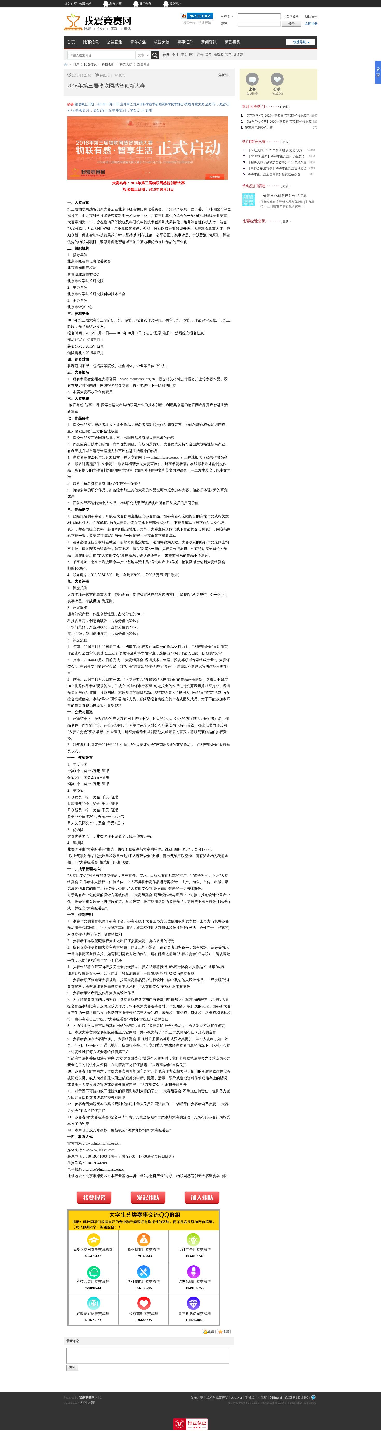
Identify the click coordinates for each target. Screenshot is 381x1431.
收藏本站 (85, 3)
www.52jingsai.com (100, 1150)
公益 (209, 55)
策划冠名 (175, 3)
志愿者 (218, 55)
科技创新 (108, 64)
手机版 (250, 1397)
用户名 (225, 16)
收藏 (226, 1331)
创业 (175, 55)
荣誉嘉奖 (232, 42)
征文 (184, 55)
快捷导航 (299, 42)
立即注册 (311, 23)
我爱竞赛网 (66, 64)
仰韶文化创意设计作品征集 (285, 196)
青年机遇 (138, 42)
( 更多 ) (285, 107)
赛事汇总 (185, 42)
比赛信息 (91, 42)
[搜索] (156, 55)
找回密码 (311, 16)
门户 (76, 64)
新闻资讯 (209, 42)
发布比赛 (115, 3)
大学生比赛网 (88, 1402)
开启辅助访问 (285, 3)
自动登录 (292, 16)
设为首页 (71, 3)
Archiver (236, 1397)
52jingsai (276, 1397)
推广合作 (145, 3)
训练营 (238, 55)
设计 (192, 55)
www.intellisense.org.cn (137, 379)
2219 (312, 168)
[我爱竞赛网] (97, 32)
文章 (141, 55)
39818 (311, 150)
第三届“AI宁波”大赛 (259, 127)
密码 (224, 23)
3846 (312, 162)
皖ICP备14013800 (296, 1397)
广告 (200, 55)
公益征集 (114, 42)
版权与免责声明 (217, 1397)
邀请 (211, 1331)
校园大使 (162, 42)
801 (312, 174)
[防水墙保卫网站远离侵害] (313, 1397)
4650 (312, 156)
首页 (71, 42)
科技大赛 (125, 64)
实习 (228, 55)
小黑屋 (262, 1397)
